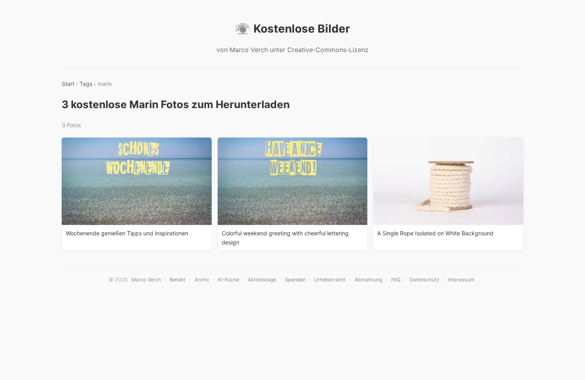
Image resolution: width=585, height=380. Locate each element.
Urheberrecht (330, 280)
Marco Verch (146, 280)
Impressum (461, 280)
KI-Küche (228, 280)
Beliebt (178, 280)
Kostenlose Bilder (302, 28)
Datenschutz (424, 280)
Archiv (202, 280)
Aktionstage (262, 280)
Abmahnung (368, 280)
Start (68, 83)
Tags (86, 83)
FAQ (396, 280)
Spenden (295, 280)
